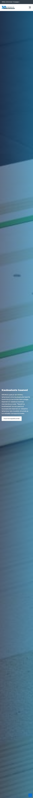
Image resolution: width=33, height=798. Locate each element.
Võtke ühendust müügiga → (11, 2)
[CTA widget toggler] (30, 795)
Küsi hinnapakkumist (12, 418)
